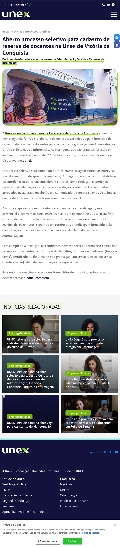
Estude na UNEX (72, 471)
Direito (64, 490)
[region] (60, 533)
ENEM (6, 490)
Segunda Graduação (16, 501)
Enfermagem (69, 506)
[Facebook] (110, 452)
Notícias (53, 471)
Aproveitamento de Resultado (23, 511)
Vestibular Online (14, 484)
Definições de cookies (48, 541)
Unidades (38, 471)
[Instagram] (104, 452)
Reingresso (9, 506)
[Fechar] (115, 524)
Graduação (22, 471)
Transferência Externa (17, 495)
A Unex (7, 471)
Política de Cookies (90, 533)
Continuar (72, 541)
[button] (117, 44)
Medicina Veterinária (74, 501)
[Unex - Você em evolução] (16, 15)
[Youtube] (116, 452)
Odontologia (68, 495)
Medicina (66, 484)
